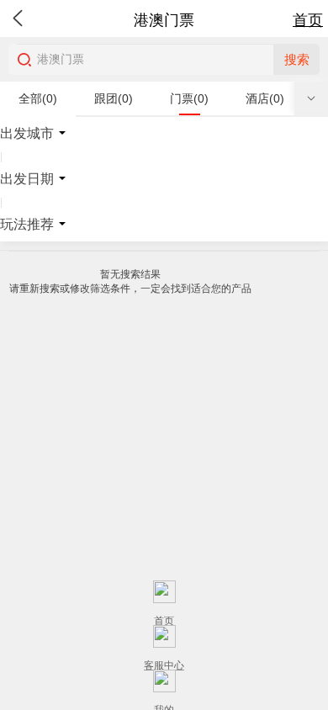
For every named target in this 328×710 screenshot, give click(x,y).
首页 (308, 20)
